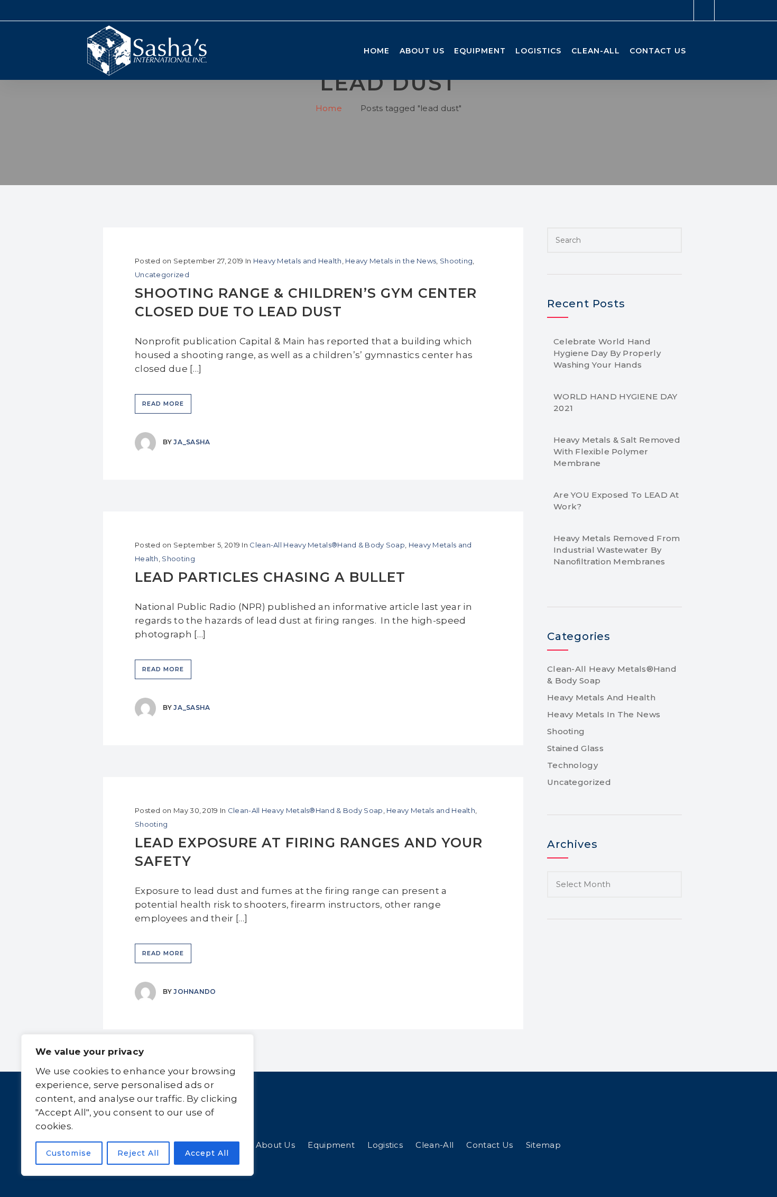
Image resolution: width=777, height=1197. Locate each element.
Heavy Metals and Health (297, 261)
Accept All (207, 1153)
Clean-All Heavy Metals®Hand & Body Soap (327, 545)
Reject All (138, 1153)
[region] (137, 1105)
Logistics (538, 51)
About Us (422, 51)
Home (377, 51)
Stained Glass (575, 748)
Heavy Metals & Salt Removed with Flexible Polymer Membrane (616, 451)
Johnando (194, 991)
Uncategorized (162, 274)
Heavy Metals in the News (390, 261)
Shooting (456, 261)
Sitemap (543, 1145)
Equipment (480, 51)
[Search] (672, 240)
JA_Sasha (191, 442)
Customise (68, 1153)
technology (572, 765)
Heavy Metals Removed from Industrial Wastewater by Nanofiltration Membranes (616, 549)
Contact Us (658, 51)
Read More (163, 403)
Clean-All (595, 51)
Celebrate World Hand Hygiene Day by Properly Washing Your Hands (607, 353)
